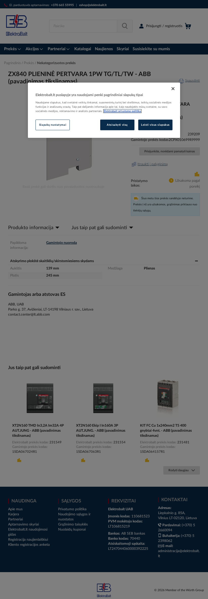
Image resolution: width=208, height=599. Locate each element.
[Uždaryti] (173, 88)
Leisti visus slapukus (155, 124)
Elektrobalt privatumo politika (122, 111)
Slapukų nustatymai (52, 124)
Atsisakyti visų (117, 124)
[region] (104, 110)
